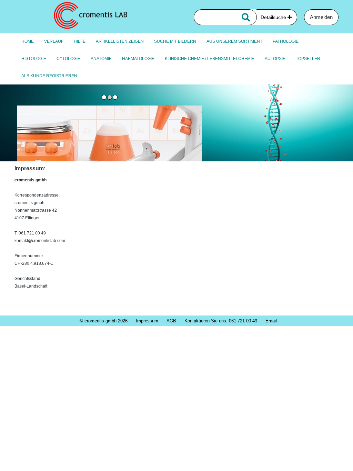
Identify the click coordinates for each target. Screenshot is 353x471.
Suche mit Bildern (175, 41)
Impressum (147, 320)
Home (27, 41)
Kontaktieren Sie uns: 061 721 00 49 (220, 320)
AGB (171, 320)
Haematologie (138, 58)
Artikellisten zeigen (120, 41)
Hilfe (79, 41)
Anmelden (321, 17)
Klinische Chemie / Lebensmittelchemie (209, 58)
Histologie (33, 58)
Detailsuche (274, 17)
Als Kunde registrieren (49, 75)
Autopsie (275, 58)
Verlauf (53, 41)
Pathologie (286, 41)
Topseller (308, 58)
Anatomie (101, 58)
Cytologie (68, 58)
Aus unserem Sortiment (234, 41)
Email (271, 320)
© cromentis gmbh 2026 (104, 320)
